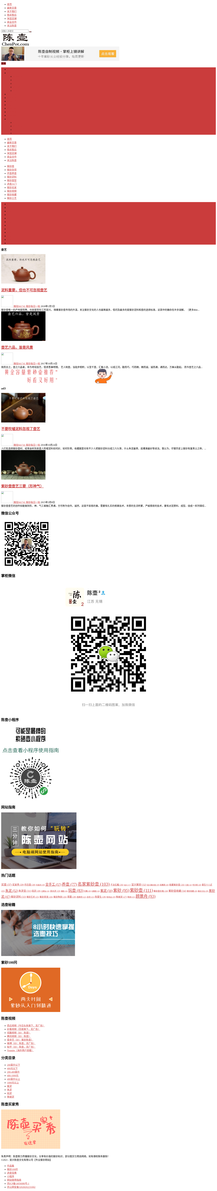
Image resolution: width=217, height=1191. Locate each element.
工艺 (9, 214)
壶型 (9, 207)
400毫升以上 (13, 1079)
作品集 (10, 1166)
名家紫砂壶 (94, 884)
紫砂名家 (12, 108)
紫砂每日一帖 (33, 306)
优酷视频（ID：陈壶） (19, 1032)
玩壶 (75, 890)
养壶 (9, 222)
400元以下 (12, 1068)
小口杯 (16, 80)
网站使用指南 (14, 1180)
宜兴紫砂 (138, 884)
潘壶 (64, 891)
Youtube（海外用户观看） (20, 1050)
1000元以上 (13, 1082)
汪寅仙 (45, 891)
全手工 (53, 884)
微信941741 (19, 306)
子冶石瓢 (117, 885)
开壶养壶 (12, 94)
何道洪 (40, 885)
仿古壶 (29, 884)
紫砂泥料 (12, 97)
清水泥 (55, 891)
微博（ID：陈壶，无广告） (21, 1043)
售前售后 (12, 15)
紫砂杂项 (12, 73)
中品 (9, 229)
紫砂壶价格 (161, 891)
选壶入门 (12, 105)
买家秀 (18, 884)
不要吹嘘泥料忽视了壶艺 (20, 429)
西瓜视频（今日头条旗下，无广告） (26, 1025)
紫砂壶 (10, 69)
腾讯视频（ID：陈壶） (19, 1036)
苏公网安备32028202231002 (21, 1187)
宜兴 (127, 885)
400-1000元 (12, 1075)
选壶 (9, 218)
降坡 (9, 243)
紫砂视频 (12, 112)
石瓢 (87, 891)
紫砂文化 (203, 891)
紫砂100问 (12, 1169)
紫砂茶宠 (17, 76)
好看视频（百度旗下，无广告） (23, 1029)
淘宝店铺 (12, 18)
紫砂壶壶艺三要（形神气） (22, 486)
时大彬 (196, 885)
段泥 (9, 239)
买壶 (6, 884)
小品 (9, 225)
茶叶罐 (16, 87)
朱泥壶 (25, 891)
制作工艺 (17, 122)
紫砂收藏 (12, 115)
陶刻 (131, 897)
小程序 (10, 1176)
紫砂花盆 (17, 90)
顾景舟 (145, 896)
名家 (9, 211)
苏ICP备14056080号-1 (18, 1183)
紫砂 (121, 890)
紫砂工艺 (12, 119)
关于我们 (12, 11)
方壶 (188, 885)
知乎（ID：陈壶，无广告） (21, 1047)
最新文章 (12, 8)
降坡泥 (121, 897)
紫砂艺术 (33, 897)
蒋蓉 (71, 897)
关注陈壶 (12, 25)
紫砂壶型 (12, 101)
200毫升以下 (13, 1065)
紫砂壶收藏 (177, 891)
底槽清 (164, 885)
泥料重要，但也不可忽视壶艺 (24, 290)
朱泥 (9, 236)
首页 (9, 4)
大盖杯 (16, 83)
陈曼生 (100, 897)
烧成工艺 (17, 133)
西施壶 (81, 897)
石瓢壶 (96, 891)
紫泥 (9, 232)
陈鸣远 (111, 897)
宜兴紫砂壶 (153, 885)
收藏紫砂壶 (177, 885)
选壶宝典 (12, 1173)
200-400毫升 (13, 1072)
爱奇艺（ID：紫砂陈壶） (20, 1040)
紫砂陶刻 (17, 126)
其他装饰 (17, 129)
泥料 (9, 204)
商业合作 (12, 22)
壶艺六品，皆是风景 (17, 347)
